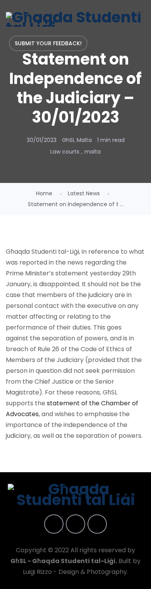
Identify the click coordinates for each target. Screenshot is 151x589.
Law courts (64, 151)
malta (92, 151)
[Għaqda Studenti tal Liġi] (75, 19)
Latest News (84, 193)
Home (44, 193)
